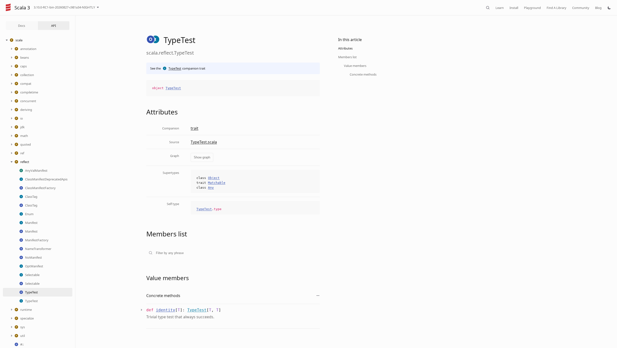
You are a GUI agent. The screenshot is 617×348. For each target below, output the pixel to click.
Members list (347, 57)
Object (214, 178)
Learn (500, 8)
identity (165, 310)
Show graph (202, 157)
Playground (532, 8)
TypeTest (174, 68)
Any (211, 187)
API (53, 25)
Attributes (345, 48)
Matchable (216, 183)
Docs (21, 25)
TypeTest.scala (204, 142)
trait (194, 128)
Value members (355, 66)
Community (580, 8)
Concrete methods (363, 74)
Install (514, 8)
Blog (598, 8)
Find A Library (556, 8)
